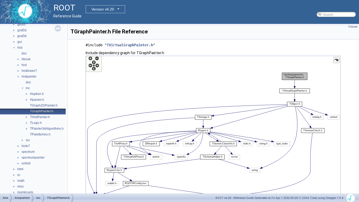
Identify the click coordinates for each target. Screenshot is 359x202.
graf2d (22, 30)
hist (19, 47)
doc (24, 53)
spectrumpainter (33, 157)
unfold (26, 163)
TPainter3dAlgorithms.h (47, 128)
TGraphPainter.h (41, 111)
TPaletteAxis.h (40, 134)
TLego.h (36, 123)
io (18, 175)
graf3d (22, 36)
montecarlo (25, 192)
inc (28, 88)
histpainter (29, 76)
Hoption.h (37, 94)
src (28, 140)
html (20, 169)
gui (19, 42)
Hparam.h (37, 100)
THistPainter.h (40, 117)
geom (21, 24)
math (20, 181)
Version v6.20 (102, 9)
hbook (26, 59)
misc (20, 186)
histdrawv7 (29, 71)
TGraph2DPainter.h (44, 105)
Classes (353, 26)
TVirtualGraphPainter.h (130, 45)
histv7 (26, 146)
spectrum (28, 152)
